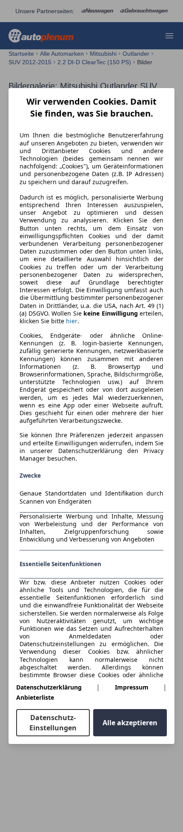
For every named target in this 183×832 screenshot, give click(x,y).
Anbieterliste (35, 697)
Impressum (132, 687)
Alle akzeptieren (130, 722)
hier (71, 321)
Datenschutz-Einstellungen (53, 722)
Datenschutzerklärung (49, 687)
